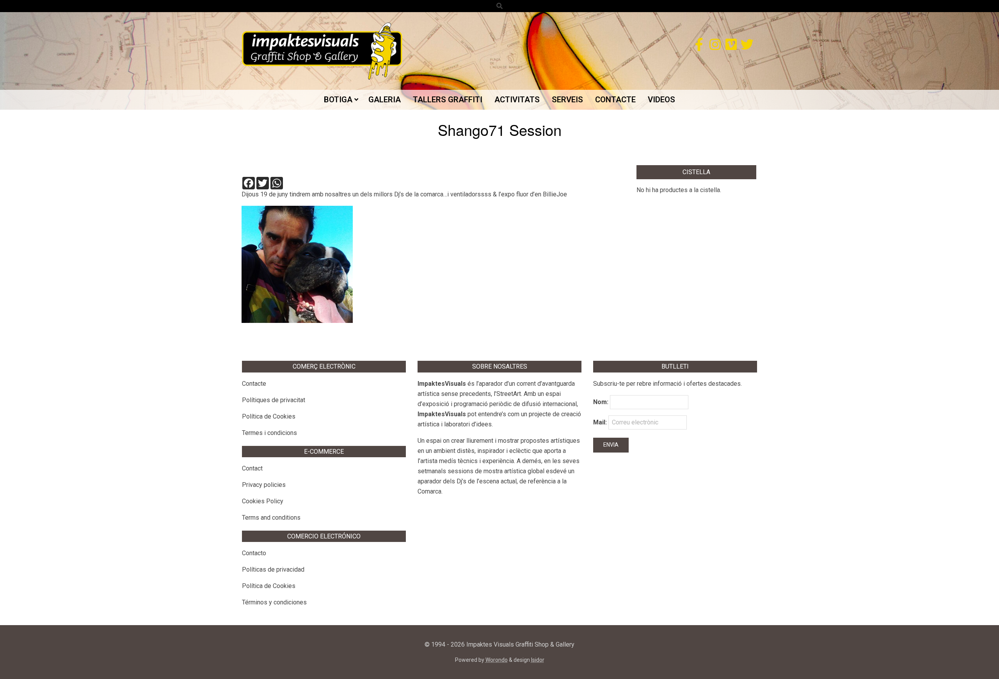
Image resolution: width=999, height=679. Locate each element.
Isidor (537, 660)
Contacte (254, 383)
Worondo (496, 660)
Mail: (600, 422)
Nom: (600, 402)
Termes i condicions (269, 433)
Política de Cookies (268, 416)
